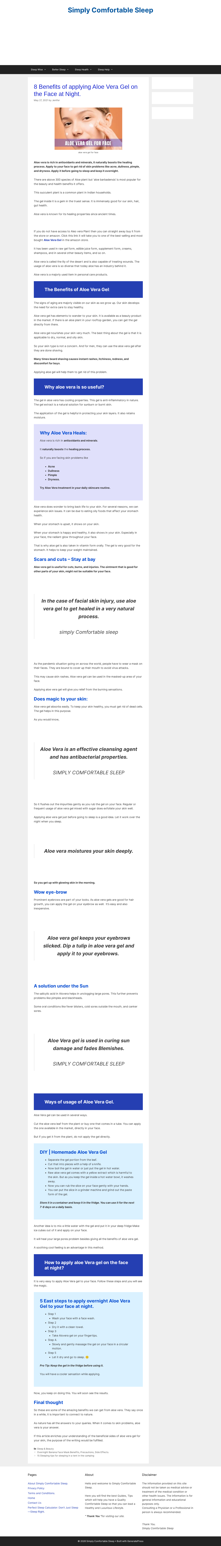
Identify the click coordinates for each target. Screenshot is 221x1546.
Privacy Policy (36, 1488)
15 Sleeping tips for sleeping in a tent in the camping (65, 1455)
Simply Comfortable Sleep (110, 10)
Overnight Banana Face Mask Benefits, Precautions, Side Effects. (73, 1452)
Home (31, 1498)
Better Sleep (59, 69)
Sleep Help (104, 69)
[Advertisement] (110, 43)
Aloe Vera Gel (52, 240)
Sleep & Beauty (45, 1448)
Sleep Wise (37, 69)
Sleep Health (82, 69)
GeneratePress (135, 1541)
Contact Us (34, 1502)
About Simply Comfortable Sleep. (48, 1483)
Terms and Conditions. (41, 1493)
